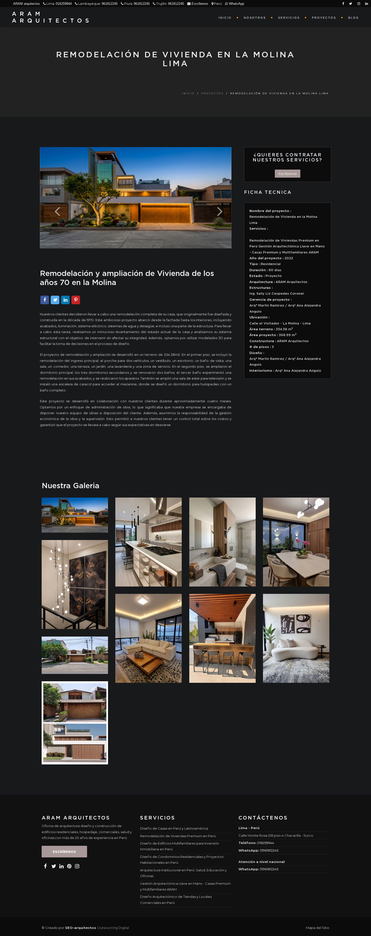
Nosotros (255, 17)
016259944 (64, 4)
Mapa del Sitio (317, 928)
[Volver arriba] (362, 928)
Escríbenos (199, 4)
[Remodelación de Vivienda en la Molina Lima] (75, 515)
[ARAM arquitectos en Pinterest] (68, 866)
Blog (353, 17)
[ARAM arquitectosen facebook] (343, 4)
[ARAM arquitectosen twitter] (350, 4)
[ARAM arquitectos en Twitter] (53, 866)
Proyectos (324, 17)
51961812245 (269, 850)
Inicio (225, 17)
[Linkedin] (65, 300)
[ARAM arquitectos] (52, 17)
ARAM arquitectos (26, 3)
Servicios (289, 17)
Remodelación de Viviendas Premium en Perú (178, 836)
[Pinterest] (76, 300)
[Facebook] (44, 300)
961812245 (110, 4)
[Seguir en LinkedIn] (200, 11)
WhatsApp (236, 4)
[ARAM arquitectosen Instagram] (358, 4)
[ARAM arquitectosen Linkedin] (366, 4)
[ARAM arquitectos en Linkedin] (60, 866)
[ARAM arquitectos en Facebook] (45, 866)
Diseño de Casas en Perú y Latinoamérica (174, 828)
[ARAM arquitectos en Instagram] (76, 866)
